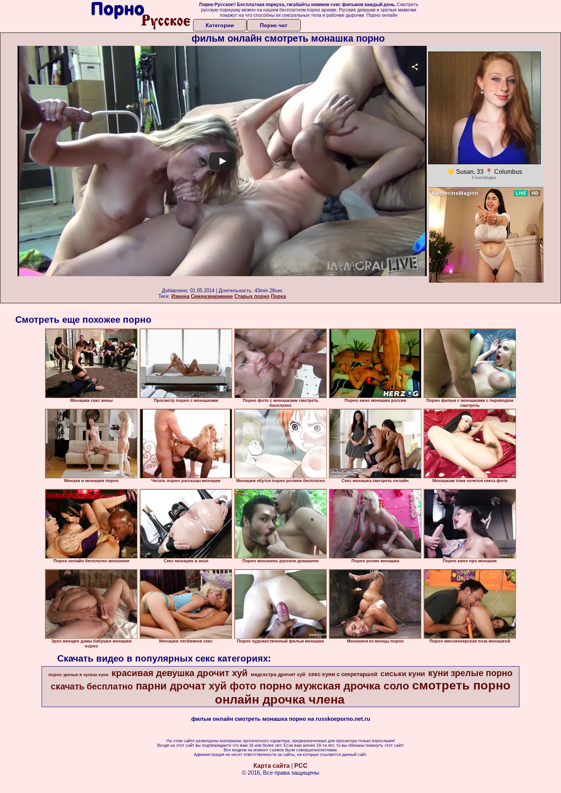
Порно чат (273, 25)
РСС (301, 765)
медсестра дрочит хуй (278, 674)
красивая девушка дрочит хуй (179, 673)
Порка (278, 296)
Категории (220, 25)
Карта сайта (271, 765)
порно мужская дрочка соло (334, 686)
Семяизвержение (212, 296)
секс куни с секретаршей (342, 674)
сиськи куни (402, 674)
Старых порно (251, 296)
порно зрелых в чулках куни (78, 674)
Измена (180, 296)
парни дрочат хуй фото (196, 686)
